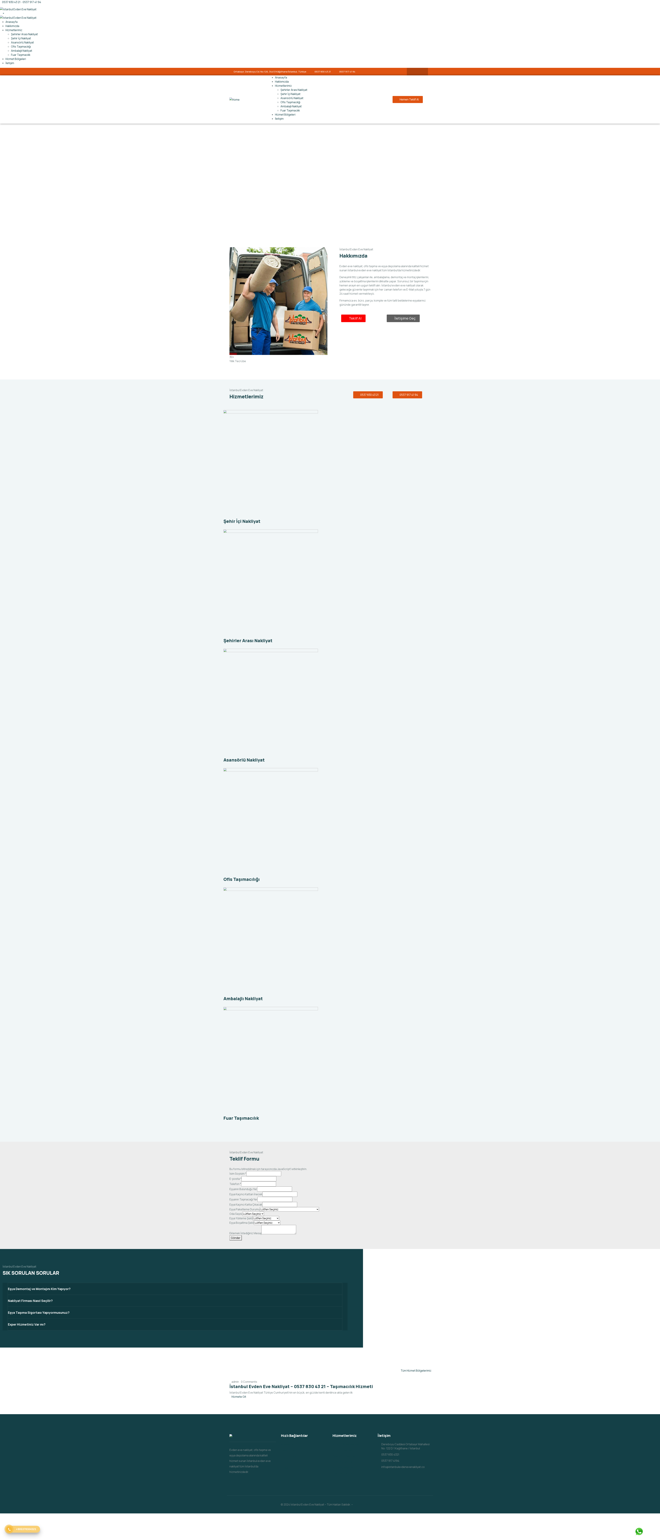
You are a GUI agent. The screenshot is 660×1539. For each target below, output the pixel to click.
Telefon (235, 1184)
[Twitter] (421, 71)
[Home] (234, 99)
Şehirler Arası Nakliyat (247, 641)
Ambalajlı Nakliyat (243, 999)
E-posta (235, 1179)
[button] (175, 1289)
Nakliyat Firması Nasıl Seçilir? (30, 1301)
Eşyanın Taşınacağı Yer (243, 1199)
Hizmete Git (239, 1397)
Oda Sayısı (235, 1214)
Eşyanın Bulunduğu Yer (243, 1189)
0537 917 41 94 (32, 2)
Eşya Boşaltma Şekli (241, 1223)
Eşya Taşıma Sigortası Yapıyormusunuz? (38, 1312)
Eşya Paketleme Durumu (244, 1209)
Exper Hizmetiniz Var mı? (26, 1324)
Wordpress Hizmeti (366, 1504)
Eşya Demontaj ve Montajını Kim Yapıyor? (39, 1289)
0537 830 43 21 (11, 2)
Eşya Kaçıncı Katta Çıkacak (245, 1204)
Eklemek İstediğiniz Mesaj (245, 1233)
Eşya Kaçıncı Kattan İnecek (245, 1194)
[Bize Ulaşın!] (639, 1532)
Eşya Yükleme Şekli (241, 1218)
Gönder (235, 1238)
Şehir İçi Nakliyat (241, 521)
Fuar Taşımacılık (241, 1118)
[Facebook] (414, 71)
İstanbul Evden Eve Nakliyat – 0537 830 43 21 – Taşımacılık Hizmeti (301, 1386)
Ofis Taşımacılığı (241, 879)
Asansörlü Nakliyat (244, 760)
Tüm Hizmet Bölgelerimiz (416, 1370)
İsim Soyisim (237, 1173)
